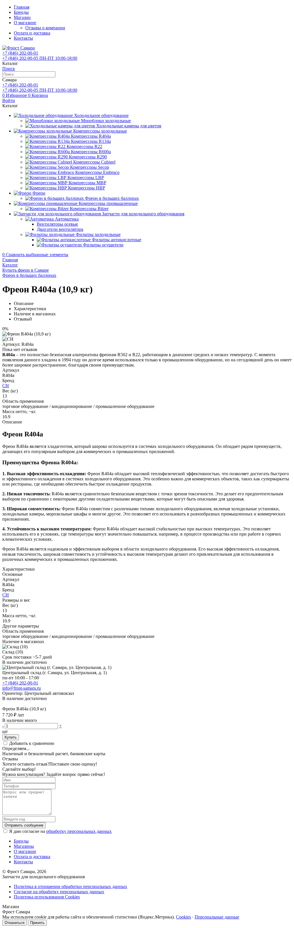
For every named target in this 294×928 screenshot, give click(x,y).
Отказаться (14, 923)
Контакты (23, 38)
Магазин (22, 17)
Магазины (24, 846)
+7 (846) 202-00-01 (20, 682)
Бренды (21, 12)
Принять (37, 923)
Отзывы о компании (45, 27)
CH (5, 385)
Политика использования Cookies (47, 896)
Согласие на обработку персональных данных (59, 891)
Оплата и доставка (32, 32)
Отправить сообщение (24, 825)
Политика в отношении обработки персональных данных (70, 886)
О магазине (25, 22)
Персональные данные (217, 916)
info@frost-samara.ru (21, 688)
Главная (21, 7)
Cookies (183, 916)
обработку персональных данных (79, 831)
